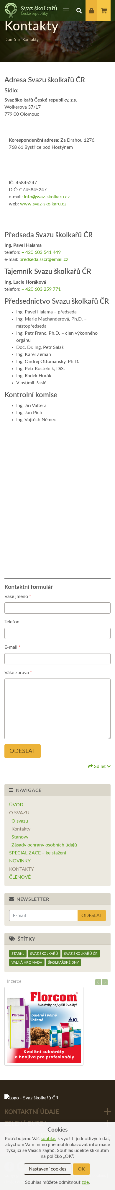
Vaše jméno (17, 596)
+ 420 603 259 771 (41, 289)
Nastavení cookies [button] (47, 1169)
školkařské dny (63, 962)
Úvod (16, 804)
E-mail (12, 647)
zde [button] (85, 1182)
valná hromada (27, 962)
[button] (79, 10)
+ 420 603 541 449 (41, 252)
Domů (10, 40)
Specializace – (37, 853)
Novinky (20, 861)
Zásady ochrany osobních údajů (44, 845)
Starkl (18, 953)
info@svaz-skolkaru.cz (47, 196)
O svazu (19, 812)
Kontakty (21, 829)
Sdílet (100, 766)
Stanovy (20, 837)
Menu (66, 10)
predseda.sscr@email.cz (43, 259)
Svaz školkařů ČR (81, 953)
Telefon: (12, 621)
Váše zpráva (18, 672)
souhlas (48, 1138)
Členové (20, 877)
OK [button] (81, 1169)
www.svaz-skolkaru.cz (43, 204)
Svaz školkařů (44, 953)
